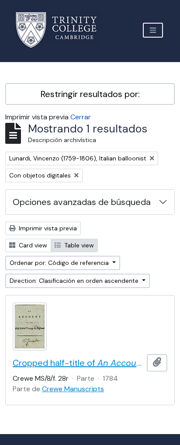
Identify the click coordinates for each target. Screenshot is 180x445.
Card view (32, 245)
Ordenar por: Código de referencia (60, 263)
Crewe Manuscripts (73, 388)
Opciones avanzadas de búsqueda (82, 202)
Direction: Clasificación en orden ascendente (75, 281)
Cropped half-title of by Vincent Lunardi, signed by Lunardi (78, 363)
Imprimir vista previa (47, 228)
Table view (78, 245)
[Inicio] (61, 30)
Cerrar (80, 117)
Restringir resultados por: (90, 94)
